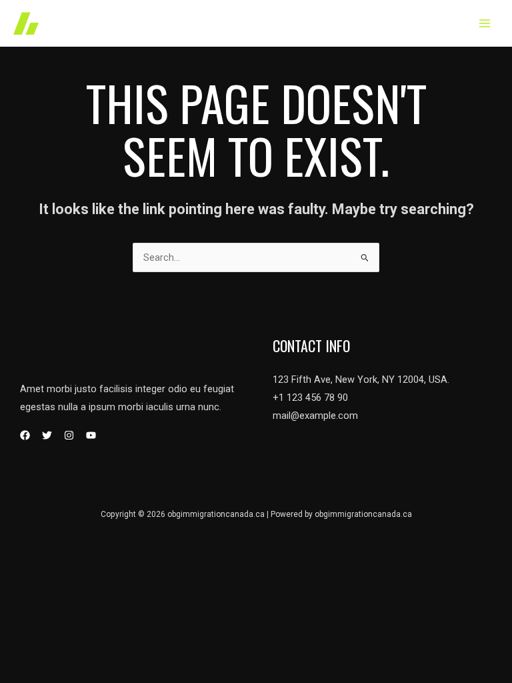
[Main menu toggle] (485, 23)
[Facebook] (25, 435)
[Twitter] (47, 435)
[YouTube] (91, 435)
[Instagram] (69, 435)
